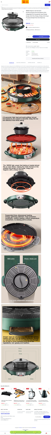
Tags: (27, 55)
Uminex (20, 427)
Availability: (28, 51)
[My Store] (25, 2)
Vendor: (27, 52)
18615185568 (5, 414)
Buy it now (38, 39)
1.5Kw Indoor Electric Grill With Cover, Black (6, 401)
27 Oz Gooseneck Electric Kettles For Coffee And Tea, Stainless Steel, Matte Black (44, 401)
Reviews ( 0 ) (39, 62)
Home (2, 6)
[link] (11, 389)
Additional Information (21, 62)
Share (49, 42)
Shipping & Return (31, 62)
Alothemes (34, 427)
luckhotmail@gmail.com (4, 419)
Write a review (28, 19)
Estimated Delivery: (30, 46)
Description (11, 62)
